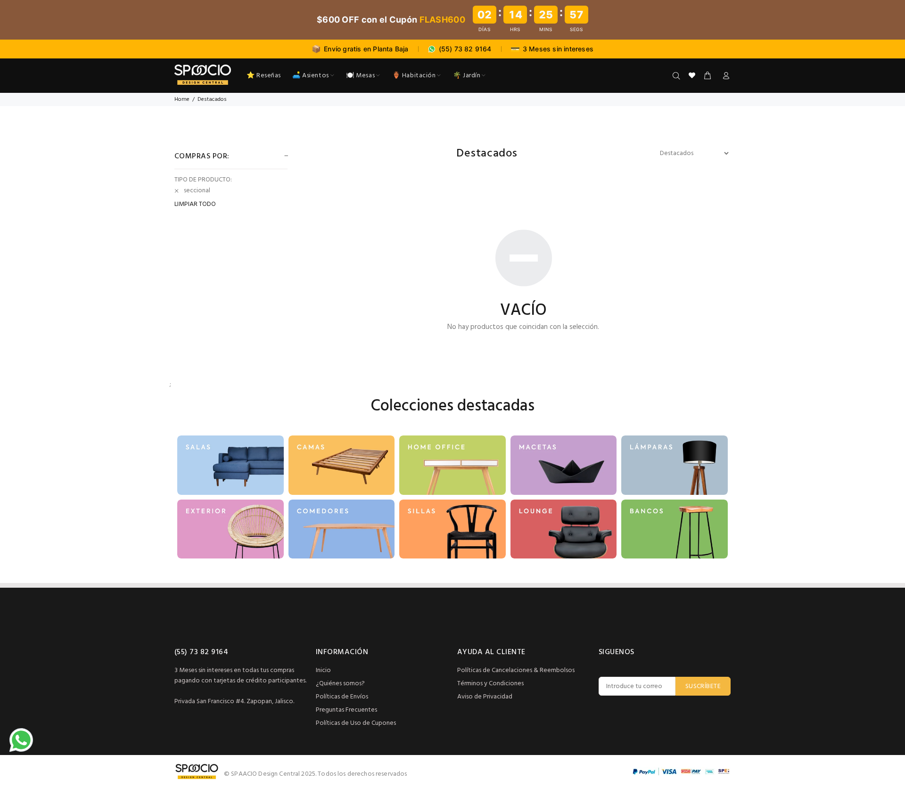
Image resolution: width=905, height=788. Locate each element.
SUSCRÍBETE (703, 686)
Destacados (212, 99)
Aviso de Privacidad (484, 696)
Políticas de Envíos (342, 696)
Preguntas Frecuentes (346, 710)
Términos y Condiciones (490, 683)
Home (181, 99)
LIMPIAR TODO (195, 204)
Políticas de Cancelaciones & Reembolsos (516, 670)
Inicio (323, 670)
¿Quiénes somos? (340, 683)
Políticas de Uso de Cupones (356, 723)
